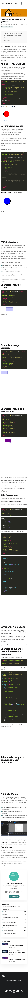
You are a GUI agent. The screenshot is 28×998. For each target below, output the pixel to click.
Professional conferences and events (14, 927)
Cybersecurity (14, 909)
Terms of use (17, 978)
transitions (18, 501)
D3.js (20, 631)
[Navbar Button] (25, 3)
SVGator (4, 811)
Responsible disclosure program (14, 980)
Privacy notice (10, 978)
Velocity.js (3, 633)
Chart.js (24, 631)
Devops (14, 914)
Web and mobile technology (7, 26)
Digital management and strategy (14, 917)
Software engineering (14, 930)
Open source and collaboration (14, 925)
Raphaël (9, 633)
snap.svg (10, 636)
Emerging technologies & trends (14, 919)
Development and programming (14, 911)
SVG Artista (5, 815)
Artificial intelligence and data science (14, 906)
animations (11, 501)
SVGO (2, 842)
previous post (7, 46)
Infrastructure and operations (14, 922)
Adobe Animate (6, 807)
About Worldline (14, 896)
